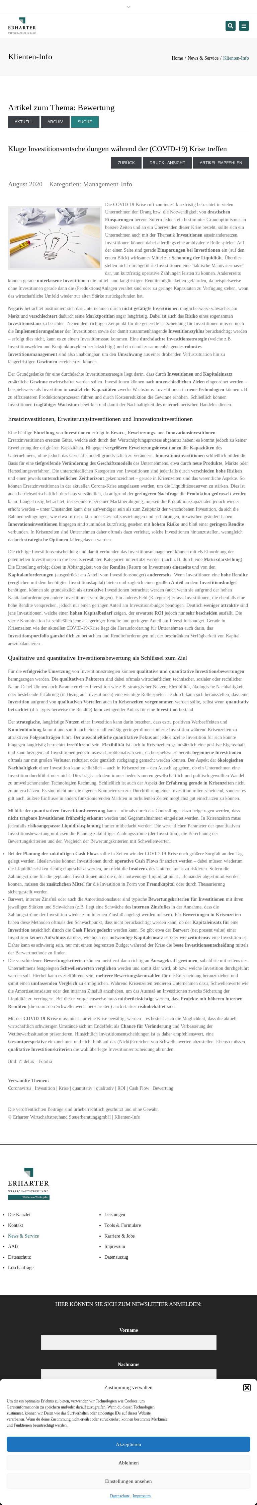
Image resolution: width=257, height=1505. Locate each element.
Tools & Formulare (122, 1225)
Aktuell (24, 122)
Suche (85, 122)
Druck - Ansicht (167, 163)
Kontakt (15, 1225)
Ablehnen (128, 1462)
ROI (121, 1088)
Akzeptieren (128, 1444)
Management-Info (107, 184)
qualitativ (105, 1088)
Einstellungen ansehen (128, 1481)
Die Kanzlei (19, 1214)
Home (177, 58)
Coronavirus (19, 1088)
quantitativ (82, 1088)
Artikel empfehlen (221, 163)
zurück (126, 163)
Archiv (55, 122)
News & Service (203, 58)
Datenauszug (116, 1257)
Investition (45, 1088)
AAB (13, 1246)
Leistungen (114, 1214)
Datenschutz (120, 1496)
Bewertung (163, 1088)
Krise (64, 1088)
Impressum (142, 1496)
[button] (247, 1387)
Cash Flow (139, 1088)
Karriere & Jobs (119, 1236)
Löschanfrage (20, 1267)
